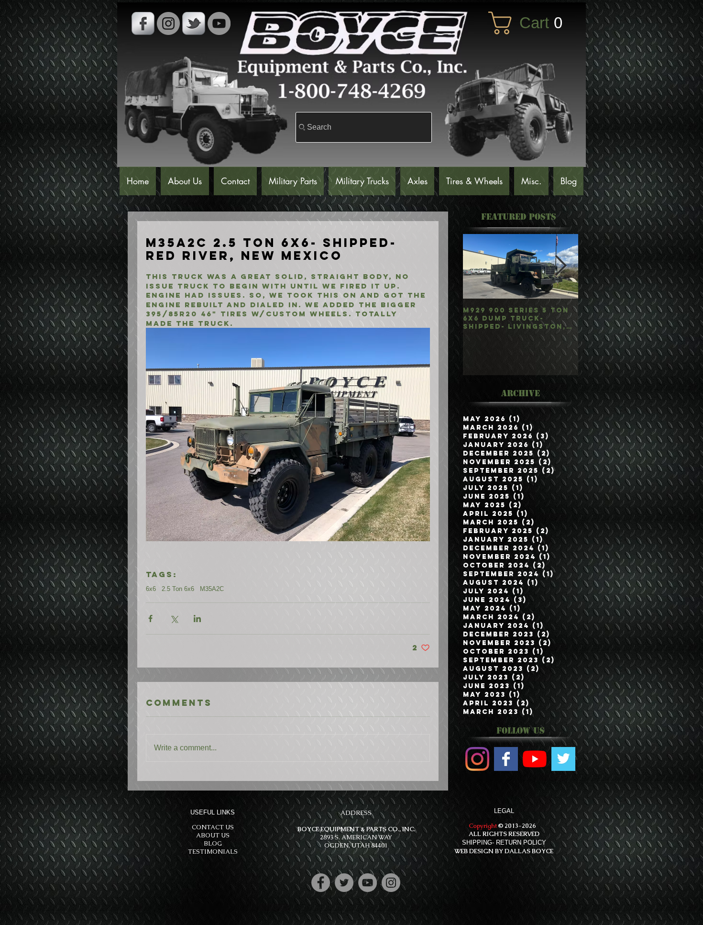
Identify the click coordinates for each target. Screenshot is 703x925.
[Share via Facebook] (150, 618)
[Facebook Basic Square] (506, 759)
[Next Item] (560, 266)
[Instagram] (391, 882)
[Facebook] (320, 882)
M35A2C (212, 588)
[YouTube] (219, 23)
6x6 (151, 588)
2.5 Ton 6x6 (178, 588)
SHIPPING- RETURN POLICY (504, 842)
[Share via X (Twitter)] (173, 618)
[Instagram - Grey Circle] (168, 23)
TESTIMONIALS (213, 851)
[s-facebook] (143, 23)
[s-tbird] (193, 23)
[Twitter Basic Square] (563, 759)
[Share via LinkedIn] (197, 618)
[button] (532, 22)
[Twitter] (344, 882)
